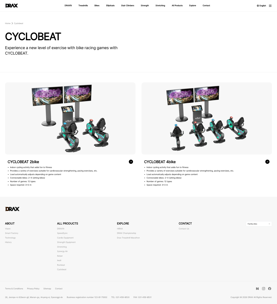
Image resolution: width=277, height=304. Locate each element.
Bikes (96, 5)
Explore (192, 5)
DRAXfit (68, 5)
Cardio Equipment (65, 238)
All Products (177, 5)
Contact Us (184, 228)
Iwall (59, 260)
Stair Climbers (127, 5)
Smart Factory (11, 233)
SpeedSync (62, 233)
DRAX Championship (126, 233)
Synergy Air (62, 251)
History (8, 242)
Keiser (60, 256)
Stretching (160, 5)
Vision (8, 228)
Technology (10, 238)
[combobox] (259, 223)
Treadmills (83, 5)
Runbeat (61, 265)
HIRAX (120, 228)
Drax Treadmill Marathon (128, 238)
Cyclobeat (61, 269)
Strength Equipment (66, 242)
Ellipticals (110, 5)
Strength (145, 5)
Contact (206, 5)
